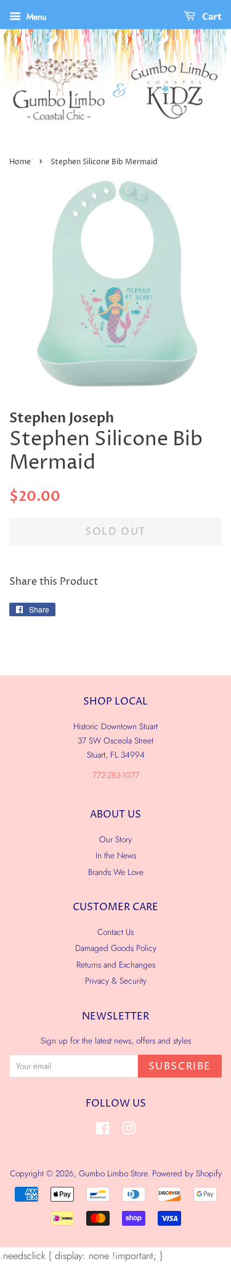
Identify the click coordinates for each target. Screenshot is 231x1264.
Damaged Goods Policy (115, 948)
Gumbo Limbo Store (113, 1173)
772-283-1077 (115, 775)
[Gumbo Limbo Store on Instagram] (129, 1130)
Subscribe (179, 1066)
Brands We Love (116, 872)
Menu (35, 16)
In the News (115, 855)
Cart (211, 17)
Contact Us (115, 932)
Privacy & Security (116, 980)
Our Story (115, 839)
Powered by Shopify (187, 1173)
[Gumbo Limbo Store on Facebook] (102, 1130)
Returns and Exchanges (115, 964)
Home (20, 162)
